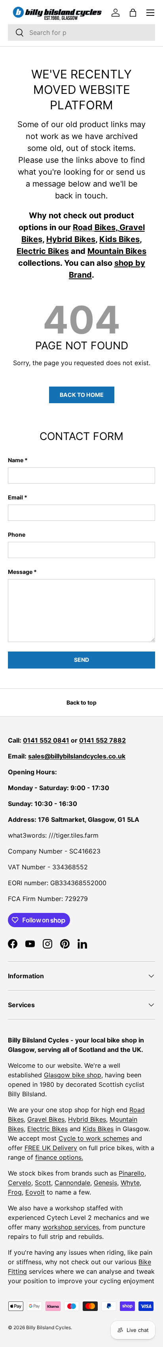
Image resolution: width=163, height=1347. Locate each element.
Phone (16, 534)
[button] (133, 12)
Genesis (105, 1183)
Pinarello (131, 1173)
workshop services (71, 1227)
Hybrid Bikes (87, 1119)
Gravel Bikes (45, 1119)
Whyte (130, 1183)
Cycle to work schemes (94, 1138)
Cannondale (72, 1183)
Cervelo (19, 1183)
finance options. (59, 1157)
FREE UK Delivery (51, 1148)
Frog (15, 1192)
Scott (43, 1183)
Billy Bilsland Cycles (48, 1327)
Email (15, 497)
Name (15, 460)
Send (81, 659)
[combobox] (81, 32)
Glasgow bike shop (72, 1075)
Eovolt (35, 1192)
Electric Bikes (47, 1129)
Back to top (81, 702)
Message (20, 571)
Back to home (82, 394)
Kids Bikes (98, 1129)
